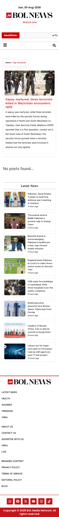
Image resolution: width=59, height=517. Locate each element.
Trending (7, 411)
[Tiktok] (49, 501)
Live (4, 451)
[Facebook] (18, 501)
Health (6, 398)
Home (8, 62)
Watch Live (30, 22)
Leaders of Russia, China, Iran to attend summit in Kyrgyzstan (39, 328)
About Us (7, 426)
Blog (5, 486)
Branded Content (13, 461)
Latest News (9, 392)
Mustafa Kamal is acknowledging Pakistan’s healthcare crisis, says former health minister (39, 242)
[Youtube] (33, 501)
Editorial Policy (12, 479)
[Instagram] (41, 501)
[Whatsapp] (10, 501)
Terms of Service (12, 473)
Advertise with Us (13, 439)
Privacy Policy (11, 467)
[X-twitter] (25, 501)
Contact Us (9, 433)
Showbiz (7, 404)
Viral (5, 417)
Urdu (5, 445)
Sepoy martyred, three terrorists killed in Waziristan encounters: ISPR (29, 103)
